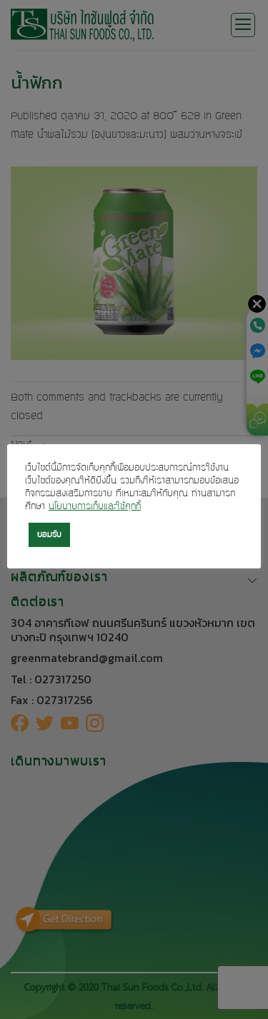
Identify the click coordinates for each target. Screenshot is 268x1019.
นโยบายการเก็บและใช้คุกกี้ (95, 507)
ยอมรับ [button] (49, 535)
